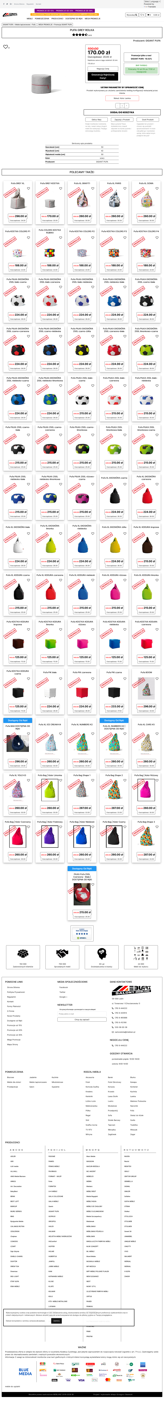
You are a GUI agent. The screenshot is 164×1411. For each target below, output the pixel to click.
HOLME (51, 1251)
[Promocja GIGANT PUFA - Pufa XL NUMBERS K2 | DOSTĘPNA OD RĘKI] (106, 737)
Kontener (134, 1087)
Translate (152, 7)
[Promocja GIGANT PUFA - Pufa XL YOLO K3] (10, 784)
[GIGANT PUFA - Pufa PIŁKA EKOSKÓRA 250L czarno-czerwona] (18, 346)
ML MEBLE (90, 1251)
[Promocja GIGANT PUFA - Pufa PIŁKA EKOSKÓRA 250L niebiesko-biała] (106, 291)
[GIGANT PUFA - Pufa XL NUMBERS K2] (82, 743)
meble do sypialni (12, 1386)
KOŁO (51, 1296)
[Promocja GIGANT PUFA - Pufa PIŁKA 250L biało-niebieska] (138, 389)
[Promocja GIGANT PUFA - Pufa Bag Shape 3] (138, 831)
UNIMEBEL (128, 1236)
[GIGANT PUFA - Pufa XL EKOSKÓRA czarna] (114, 494)
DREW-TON (14, 1266)
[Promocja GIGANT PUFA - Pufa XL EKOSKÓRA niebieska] (74, 537)
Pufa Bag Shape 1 (82, 775)
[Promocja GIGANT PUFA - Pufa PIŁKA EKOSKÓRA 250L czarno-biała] (138, 291)
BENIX (12, 1196)
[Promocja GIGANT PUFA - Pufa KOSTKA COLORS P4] (138, 241)
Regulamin (30, 4)
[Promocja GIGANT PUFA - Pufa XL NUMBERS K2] (74, 737)
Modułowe (112, 1106)
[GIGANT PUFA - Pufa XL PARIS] (114, 198)
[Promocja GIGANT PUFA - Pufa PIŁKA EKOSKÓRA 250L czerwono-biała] (106, 340)
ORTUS (89, 1296)
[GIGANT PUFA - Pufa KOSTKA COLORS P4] (146, 247)
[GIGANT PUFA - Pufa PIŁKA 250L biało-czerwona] (114, 395)
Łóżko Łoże (91, 1101)
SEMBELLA (128, 1181)
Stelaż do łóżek (136, 1115)
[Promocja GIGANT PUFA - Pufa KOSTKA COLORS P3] (106, 241)
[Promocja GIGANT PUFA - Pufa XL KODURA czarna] (10, 584)
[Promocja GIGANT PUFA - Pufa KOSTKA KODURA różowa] (74, 633)
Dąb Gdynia (14, 1251)
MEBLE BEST (91, 1191)
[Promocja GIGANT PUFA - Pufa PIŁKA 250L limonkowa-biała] (106, 439)
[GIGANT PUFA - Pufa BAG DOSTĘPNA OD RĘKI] (18, 743)
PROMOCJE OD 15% (45, 11)
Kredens (89, 1091)
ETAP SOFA (14, 1281)
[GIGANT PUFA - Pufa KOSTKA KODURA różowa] (82, 639)
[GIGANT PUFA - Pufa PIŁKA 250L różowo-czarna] (82, 494)
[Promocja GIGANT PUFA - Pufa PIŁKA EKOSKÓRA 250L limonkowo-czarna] (138, 340)
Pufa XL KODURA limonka (146, 575)
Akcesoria (90, 1077)
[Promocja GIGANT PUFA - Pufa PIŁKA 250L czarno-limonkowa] (74, 439)
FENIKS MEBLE (54, 1166)
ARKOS (13, 1181)
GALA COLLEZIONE (56, 1196)
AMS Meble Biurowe (17, 1176)
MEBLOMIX (90, 1236)
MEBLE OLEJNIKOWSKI (95, 1211)
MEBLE (30, 18)
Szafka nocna (91, 1125)
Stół (87, 1120)
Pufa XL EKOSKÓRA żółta (114, 527)
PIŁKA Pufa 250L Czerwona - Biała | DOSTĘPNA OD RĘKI (82, 877)
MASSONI (90, 1161)
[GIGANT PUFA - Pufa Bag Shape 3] (146, 836)
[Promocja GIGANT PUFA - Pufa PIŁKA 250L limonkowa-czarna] (138, 439)
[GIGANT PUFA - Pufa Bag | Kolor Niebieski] (82, 836)
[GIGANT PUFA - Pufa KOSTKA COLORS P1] (18, 247)
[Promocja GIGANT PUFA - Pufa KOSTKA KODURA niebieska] (106, 633)
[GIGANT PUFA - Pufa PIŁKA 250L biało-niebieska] (146, 395)
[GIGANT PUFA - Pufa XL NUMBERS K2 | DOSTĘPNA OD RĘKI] (114, 743)
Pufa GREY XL (17, 183)
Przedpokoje (12, 1087)
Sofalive (127, 1196)
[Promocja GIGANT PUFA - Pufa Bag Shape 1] (74, 784)
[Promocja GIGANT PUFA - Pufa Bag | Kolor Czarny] (106, 831)
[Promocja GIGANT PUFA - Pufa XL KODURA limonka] (138, 584)
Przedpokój (113, 1110)
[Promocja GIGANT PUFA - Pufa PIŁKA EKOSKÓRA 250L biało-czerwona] (42, 291)
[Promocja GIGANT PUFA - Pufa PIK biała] (42, 682)
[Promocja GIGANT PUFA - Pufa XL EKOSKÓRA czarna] (106, 488)
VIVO (126, 1251)
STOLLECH (128, 1216)
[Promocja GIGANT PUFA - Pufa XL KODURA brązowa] (138, 537)
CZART (13, 1246)
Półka (88, 1110)
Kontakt (38, 4)
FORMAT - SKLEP (55, 1176)
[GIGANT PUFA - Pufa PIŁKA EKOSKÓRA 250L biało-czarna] (18, 296)
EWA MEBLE (15, 1286)
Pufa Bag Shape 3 (146, 822)
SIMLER (127, 1191)
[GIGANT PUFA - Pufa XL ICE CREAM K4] (50, 743)
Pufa (132, 1110)
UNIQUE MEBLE (130, 1241)
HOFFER (52, 1246)
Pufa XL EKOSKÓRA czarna (114, 478)
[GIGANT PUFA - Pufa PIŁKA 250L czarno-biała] (18, 444)
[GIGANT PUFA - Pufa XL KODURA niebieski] (82, 590)
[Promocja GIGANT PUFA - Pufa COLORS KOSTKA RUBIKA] (42, 241)
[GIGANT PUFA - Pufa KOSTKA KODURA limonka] (50, 639)
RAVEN (127, 1156)
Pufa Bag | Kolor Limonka (50, 775)
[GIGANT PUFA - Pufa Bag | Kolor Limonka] (50, 790)
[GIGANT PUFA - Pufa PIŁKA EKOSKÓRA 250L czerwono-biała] (114, 346)
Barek (110, 1077)
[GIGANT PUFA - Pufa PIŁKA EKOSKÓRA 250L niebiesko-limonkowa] (50, 395)
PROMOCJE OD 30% (84, 11)
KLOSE (51, 1281)
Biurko (133, 1077)
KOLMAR (52, 1291)
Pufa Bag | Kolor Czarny (114, 822)
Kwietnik (89, 1096)
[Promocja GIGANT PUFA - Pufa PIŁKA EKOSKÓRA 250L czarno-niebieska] (42, 340)
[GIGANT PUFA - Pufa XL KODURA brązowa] (146, 543)
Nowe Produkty (13, 1016)
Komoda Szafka (92, 1087)
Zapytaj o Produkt (122, 119)
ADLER (13, 1156)
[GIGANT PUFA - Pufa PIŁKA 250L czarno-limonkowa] (82, 444)
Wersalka (112, 1130)
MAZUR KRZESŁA (93, 1166)
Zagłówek (112, 1134)
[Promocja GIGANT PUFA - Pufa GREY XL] (10, 192)
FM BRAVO (53, 1171)
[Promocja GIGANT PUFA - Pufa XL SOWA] (138, 192)
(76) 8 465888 (120, 1018)
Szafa (132, 1120)
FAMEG (51, 1161)
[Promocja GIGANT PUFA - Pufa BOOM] (138, 682)
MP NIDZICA (91, 1266)
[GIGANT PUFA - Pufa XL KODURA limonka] (146, 590)
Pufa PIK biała (49, 672)
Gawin (51, 1206)
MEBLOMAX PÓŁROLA (94, 1231)
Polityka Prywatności (16, 992)
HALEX (51, 1226)
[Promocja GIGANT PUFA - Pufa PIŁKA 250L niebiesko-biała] (10, 488)
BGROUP (13, 1206)
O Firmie (10, 1011)
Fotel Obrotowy (114, 1082)
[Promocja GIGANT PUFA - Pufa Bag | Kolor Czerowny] (10, 831)
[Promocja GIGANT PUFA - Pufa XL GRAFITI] (74, 192)
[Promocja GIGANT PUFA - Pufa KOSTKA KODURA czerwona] (138, 633)
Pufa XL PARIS (114, 183)
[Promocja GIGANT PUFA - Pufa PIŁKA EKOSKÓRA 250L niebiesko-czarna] (10, 389)
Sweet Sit (127, 1231)
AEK (11, 1161)
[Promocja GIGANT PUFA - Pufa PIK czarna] (106, 682)
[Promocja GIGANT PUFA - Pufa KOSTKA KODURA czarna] (10, 682)
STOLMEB (128, 1221)
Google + (63, 997)
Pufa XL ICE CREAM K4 (50, 724)
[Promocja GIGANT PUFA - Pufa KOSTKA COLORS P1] (10, 241)
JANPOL (52, 1261)
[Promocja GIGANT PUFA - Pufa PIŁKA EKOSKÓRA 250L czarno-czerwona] (10, 340)
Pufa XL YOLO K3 (17, 775)
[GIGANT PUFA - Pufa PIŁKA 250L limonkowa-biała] (114, 444)
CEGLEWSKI (14, 1231)
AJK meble (14, 1166)
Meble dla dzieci (14, 1082)
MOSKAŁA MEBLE (93, 1261)
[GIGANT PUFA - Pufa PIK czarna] (114, 688)
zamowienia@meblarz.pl (124, 1032)
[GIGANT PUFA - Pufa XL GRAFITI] (82, 198)
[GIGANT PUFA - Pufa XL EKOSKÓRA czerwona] (146, 494)
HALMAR (52, 1231)
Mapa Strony (12, 1044)
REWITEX (127, 1166)
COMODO (14, 1241)
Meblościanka (91, 1106)
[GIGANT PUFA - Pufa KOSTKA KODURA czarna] (18, 688)
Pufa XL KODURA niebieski (82, 575)
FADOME (52, 1156)
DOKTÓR (13, 1261)
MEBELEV (90, 1176)
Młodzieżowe (57, 1082)
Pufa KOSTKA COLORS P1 (17, 231)
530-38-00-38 (120, 1027)
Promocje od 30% (14, 1035)
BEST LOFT (14, 1201)
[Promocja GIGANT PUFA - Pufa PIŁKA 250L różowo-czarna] (74, 488)
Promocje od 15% (14, 1025)
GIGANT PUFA (153, 40)
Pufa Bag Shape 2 (114, 775)
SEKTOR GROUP (130, 1176)
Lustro (110, 1101)
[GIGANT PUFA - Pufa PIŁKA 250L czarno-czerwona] (50, 444)
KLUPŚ (51, 1286)
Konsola (111, 1087)
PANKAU (89, 1306)
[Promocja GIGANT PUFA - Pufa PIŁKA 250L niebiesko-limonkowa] (42, 488)
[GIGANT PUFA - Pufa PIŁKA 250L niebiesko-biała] (18, 494)
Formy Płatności (14, 1006)
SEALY (126, 1171)
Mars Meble (90, 1156)
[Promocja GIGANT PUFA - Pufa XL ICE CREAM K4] (42, 737)
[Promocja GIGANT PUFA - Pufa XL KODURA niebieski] (74, 584)
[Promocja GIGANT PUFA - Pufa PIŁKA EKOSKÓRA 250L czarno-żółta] (74, 340)
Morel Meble (91, 1256)
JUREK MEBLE (54, 1266)
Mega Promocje (13, 1040)
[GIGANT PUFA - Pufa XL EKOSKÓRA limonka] (50, 543)
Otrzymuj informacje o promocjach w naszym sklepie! (77, 1009)
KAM (50, 1271)
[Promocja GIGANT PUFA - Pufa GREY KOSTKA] (42, 192)
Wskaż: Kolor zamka (122, 98)
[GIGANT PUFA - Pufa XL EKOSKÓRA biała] (18, 543)
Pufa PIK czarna (114, 672)
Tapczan (111, 1125)
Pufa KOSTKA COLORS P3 (114, 231)
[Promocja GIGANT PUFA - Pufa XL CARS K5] (138, 737)
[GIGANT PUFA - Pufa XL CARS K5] (146, 743)
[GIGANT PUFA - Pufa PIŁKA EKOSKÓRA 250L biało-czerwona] (50, 296)
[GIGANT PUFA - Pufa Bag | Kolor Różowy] (146, 790)
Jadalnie (32, 1077)
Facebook (63, 987)
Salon (31, 1087)
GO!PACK (52, 1216)
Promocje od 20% (14, 1030)
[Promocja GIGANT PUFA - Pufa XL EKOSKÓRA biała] (10, 537)
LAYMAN (52, 1306)
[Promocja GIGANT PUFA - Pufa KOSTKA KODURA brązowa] (10, 633)
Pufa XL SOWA (146, 183)
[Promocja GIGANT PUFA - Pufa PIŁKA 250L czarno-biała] (10, 439)
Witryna (89, 1134)
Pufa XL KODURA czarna (18, 575)
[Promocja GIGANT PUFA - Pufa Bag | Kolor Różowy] (138, 784)
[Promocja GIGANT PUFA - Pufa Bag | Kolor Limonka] (42, 784)
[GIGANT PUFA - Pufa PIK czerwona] (82, 688)
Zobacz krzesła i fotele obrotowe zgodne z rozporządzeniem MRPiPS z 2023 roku (64, 14)
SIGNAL (127, 1186)
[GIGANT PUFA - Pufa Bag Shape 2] (114, 790)
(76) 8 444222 (120, 1008)
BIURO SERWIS (16, 1211)
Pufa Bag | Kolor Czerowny (18, 822)
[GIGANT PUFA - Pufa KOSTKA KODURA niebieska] (114, 639)
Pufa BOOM (146, 672)
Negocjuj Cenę (103, 69)
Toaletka (134, 1125)
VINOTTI (127, 1246)
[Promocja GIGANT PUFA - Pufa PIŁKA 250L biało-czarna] (74, 389)
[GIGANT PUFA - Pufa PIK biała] (50, 688)
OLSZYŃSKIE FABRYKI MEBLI (97, 1291)
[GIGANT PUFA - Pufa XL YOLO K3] (18, 790)
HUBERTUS (53, 1256)
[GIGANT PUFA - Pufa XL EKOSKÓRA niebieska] (82, 543)
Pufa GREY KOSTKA (49, 183)
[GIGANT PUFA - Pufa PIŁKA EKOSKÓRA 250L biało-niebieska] (82, 296)
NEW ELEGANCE (92, 1276)
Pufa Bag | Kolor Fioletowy (50, 822)
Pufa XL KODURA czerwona (50, 575)
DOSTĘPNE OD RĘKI (74, 18)
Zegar (132, 1134)
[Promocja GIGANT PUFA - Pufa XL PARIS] (106, 192)
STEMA (127, 1206)
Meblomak (90, 1221)
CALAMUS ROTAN (17, 1226)
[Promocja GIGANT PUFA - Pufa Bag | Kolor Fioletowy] (42, 831)
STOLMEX (128, 1226)
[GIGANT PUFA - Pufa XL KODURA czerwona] (50, 590)
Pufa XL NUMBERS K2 (82, 724)
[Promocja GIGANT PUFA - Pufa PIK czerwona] (74, 682)
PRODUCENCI (57, 18)
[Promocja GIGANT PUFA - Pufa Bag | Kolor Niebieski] (74, 831)
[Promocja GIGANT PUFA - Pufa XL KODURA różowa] (106, 584)
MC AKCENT (91, 1171)
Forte (50, 1181)
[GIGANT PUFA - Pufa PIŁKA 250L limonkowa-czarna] (146, 444)
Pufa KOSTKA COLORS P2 (82, 231)
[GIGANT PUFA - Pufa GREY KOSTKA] (50, 198)
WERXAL (127, 1266)
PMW (88, 1331)
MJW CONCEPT (92, 1246)
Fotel (88, 1082)
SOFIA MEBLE (129, 1201)
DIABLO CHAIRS (16, 1256)
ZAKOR (127, 1276)
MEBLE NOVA (91, 1201)
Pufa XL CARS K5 (146, 724)
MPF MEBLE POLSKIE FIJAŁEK (97, 1271)
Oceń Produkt (148, 119)
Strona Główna (19, 4)
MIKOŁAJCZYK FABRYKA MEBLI (98, 1241)
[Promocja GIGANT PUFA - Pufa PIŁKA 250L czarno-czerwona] (42, 439)
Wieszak (133, 1130)
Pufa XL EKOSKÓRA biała (18, 527)
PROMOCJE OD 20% (64, 11)
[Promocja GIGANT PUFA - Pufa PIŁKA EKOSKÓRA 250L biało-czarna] (10, 291)
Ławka (133, 1096)
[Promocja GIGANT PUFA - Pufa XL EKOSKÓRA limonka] (42, 537)
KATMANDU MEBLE (56, 1276)
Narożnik (134, 1106)
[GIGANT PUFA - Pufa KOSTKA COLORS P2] (82, 247)
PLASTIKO (90, 1326)
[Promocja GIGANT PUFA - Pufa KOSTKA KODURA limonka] (42, 633)
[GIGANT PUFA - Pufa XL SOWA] (146, 198)
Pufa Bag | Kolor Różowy (146, 775)
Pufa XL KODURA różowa (114, 575)
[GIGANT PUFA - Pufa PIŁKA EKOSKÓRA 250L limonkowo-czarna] (146, 346)
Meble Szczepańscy (94, 1216)
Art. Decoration (16, 1186)
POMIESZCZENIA (42, 18)
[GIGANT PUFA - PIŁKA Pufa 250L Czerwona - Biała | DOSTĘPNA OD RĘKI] (82, 894)
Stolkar (127, 1211)
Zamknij (56, 1321)
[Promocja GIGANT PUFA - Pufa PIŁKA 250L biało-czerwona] (106, 389)
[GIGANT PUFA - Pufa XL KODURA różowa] (114, 590)
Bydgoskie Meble (16, 1221)
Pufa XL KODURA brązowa (146, 527)
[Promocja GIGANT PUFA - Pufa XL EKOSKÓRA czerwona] (138, 488)
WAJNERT (128, 1256)
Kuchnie (55, 1077)
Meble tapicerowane (38, 1082)
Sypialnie (55, 1087)
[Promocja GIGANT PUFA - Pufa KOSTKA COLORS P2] (74, 241)
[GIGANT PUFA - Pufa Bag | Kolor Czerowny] (18, 836)
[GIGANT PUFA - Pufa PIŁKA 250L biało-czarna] (82, 395)
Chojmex (13, 1236)
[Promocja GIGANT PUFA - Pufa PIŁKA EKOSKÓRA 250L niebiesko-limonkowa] (42, 389)
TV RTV (89, 1130)
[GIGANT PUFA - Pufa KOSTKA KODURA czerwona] (146, 639)
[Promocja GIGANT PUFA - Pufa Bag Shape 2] (106, 784)
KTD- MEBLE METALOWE (58, 1301)
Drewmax (14, 1271)
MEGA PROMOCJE (92, 18)
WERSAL (127, 1261)
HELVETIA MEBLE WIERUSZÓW (60, 1236)
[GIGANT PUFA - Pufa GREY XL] (18, 198)
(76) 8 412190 (120, 1022)
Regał (88, 1115)
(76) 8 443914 (120, 1013)
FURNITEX (52, 1186)
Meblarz (89, 1186)
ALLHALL (13, 1171)
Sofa (110, 1115)
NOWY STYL (91, 1286)
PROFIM (89, 1336)
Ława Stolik (113, 1096)
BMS (12, 1216)
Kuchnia (133, 1091)
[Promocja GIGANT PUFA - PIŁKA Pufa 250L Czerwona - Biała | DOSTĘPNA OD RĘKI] (74, 888)
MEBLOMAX (90, 1226)
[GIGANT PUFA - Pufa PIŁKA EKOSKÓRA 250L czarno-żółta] (82, 346)
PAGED (89, 1301)
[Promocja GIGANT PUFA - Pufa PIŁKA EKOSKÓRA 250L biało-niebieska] (74, 291)
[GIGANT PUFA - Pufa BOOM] (146, 688)
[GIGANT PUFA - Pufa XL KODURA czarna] (18, 590)
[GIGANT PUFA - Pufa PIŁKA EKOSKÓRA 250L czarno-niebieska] (50, 346)
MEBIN (88, 1181)
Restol (126, 1161)
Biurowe (10, 1077)
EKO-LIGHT (14, 1276)
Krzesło (111, 1091)
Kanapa (133, 1082)
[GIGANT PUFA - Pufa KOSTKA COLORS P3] (114, 247)
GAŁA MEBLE (53, 1201)
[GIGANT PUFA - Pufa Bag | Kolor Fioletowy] (50, 836)
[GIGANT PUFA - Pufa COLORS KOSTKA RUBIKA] (50, 247)
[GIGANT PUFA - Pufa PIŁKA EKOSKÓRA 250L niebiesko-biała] (114, 296)
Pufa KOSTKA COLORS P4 (146, 231)
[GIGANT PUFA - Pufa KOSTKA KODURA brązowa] (18, 639)
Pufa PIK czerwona (82, 672)
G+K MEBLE (53, 1191)
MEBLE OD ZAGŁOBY (94, 1206)
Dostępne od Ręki (14, 1021)
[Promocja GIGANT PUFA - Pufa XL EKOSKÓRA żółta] (106, 537)
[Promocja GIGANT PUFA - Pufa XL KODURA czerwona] (42, 584)
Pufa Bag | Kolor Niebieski (82, 822)
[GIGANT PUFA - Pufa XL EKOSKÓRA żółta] (114, 543)
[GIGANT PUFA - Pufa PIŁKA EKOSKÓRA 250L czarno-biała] (146, 296)
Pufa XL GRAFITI (82, 183)
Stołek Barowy (114, 1120)
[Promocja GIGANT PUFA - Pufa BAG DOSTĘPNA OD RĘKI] (10, 737)
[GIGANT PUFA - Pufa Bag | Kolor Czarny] (114, 836)
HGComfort (53, 1241)
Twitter (62, 992)
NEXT (88, 1281)
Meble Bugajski (92, 1196)
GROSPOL (52, 1221)
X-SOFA (127, 1271)
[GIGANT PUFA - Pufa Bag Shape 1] (82, 790)
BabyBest (14, 1191)
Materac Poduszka (138, 1101)
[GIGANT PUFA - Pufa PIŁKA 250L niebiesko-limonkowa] (50, 494)
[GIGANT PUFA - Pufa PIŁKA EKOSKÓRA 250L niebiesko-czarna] (18, 395)
